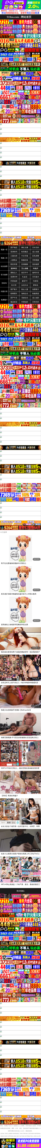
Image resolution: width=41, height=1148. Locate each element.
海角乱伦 (24, 293)
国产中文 (14, 298)
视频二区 (4, 258)
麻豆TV (25, 281)
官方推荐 (4, 275)
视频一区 (4, 249)
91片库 (14, 285)
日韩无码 (35, 302)
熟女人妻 (24, 289)
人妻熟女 (14, 260)
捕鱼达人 (14, 273)
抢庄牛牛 (24, 273)
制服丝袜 (24, 260)
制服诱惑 (35, 293)
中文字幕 (24, 256)
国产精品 (14, 247)
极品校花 (14, 302)
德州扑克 (35, 273)
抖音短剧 (14, 281)
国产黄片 (14, 289)
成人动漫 (35, 252)
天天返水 (35, 277)
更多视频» (21, 891)
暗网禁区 (14, 293)
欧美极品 (24, 252)
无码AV (4, 283)
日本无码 (35, 247)
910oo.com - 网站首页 (19, 16)
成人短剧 (35, 298)
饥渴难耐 (24, 264)
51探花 (35, 281)
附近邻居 (14, 264)
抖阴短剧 (24, 302)
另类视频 (35, 260)
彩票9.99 (14, 277)
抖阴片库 (4, 291)
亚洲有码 (14, 252)
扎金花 (24, 277)
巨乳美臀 (35, 256)
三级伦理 (14, 256)
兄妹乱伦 (24, 298)
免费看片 (4, 300)
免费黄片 (35, 289)
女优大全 (24, 285)
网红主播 (24, 247)
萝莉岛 (35, 285)
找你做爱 (35, 264)
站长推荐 (4, 266)
